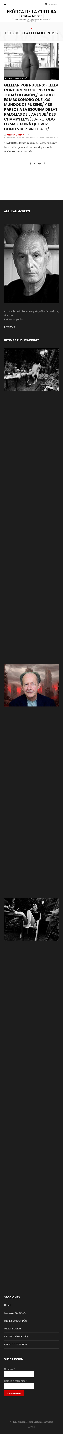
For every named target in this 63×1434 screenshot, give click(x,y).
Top (32, 1427)
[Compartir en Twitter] (35, 164)
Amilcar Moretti (15, 135)
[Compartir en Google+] (39, 164)
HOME (7, 1305)
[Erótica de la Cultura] (31, 15)
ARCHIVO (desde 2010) (16, 78)
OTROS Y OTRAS (12, 1328)
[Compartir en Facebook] (30, 164)
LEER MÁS (9, 327)
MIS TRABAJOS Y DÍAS (15, 1321)
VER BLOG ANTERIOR (15, 1344)
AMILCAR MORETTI (15, 1313)
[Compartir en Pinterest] (44, 164)
